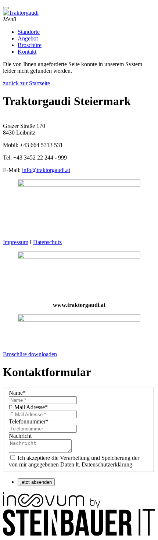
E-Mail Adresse (28, 407)
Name (17, 393)
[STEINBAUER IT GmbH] (79, 533)
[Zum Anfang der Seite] (6, 8)
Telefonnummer (29, 421)
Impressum (15, 242)
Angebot (28, 38)
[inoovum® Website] (51, 506)
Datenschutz (47, 242)
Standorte (29, 32)
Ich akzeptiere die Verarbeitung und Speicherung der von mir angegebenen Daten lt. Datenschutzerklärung (74, 461)
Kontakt (27, 52)
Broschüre (30, 45)
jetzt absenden (36, 482)
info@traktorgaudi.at (46, 170)
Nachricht (20, 436)
